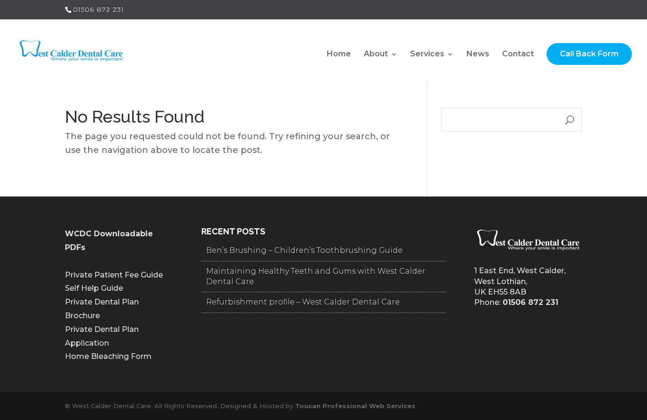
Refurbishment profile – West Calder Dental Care (303, 301)
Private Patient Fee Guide (114, 274)
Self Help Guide (94, 288)
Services (427, 54)
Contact (518, 54)
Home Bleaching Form (108, 356)
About (376, 54)
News (478, 54)
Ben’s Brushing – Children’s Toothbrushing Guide (304, 250)
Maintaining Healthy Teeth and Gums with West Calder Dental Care (315, 276)
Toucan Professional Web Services (355, 406)
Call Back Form (589, 53)
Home (339, 54)
